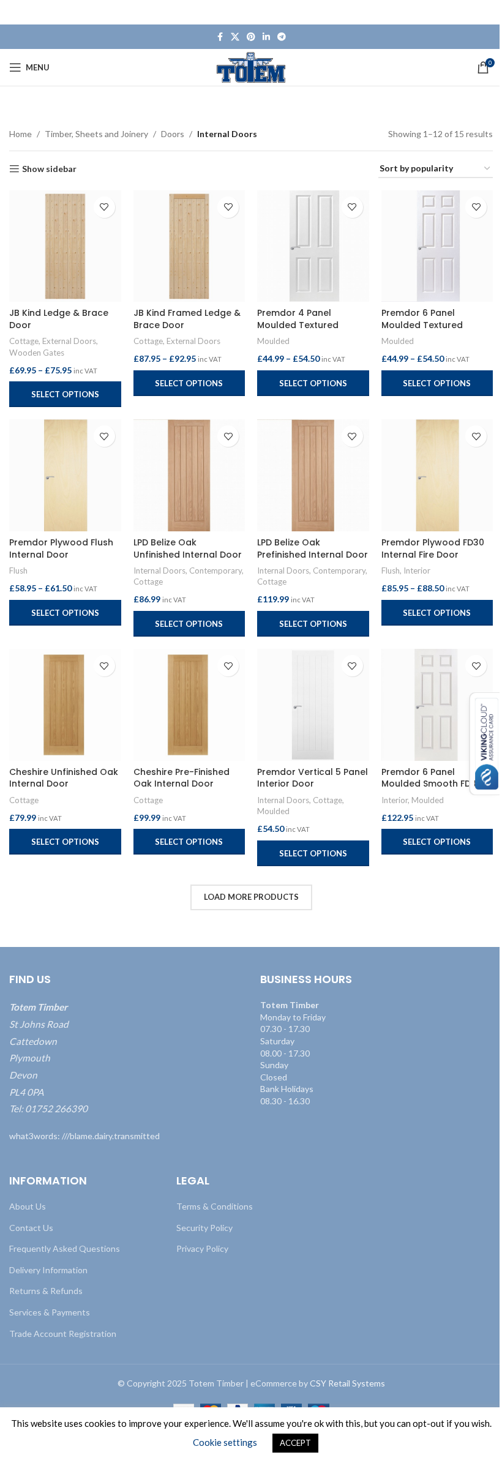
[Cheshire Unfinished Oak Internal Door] (65, 705)
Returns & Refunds (46, 1290)
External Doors (69, 341)
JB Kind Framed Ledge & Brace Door (187, 319)
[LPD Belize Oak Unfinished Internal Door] (189, 475)
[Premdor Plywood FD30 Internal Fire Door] (437, 475)
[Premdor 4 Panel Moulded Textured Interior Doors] (313, 246)
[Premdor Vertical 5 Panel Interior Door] (313, 705)
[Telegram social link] (282, 37)
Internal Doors (159, 570)
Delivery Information (48, 1270)
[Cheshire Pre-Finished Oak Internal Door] (189, 705)
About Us (27, 1206)
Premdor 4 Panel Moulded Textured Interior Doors (298, 325)
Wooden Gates (36, 352)
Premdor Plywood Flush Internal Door (61, 548)
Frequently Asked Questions (64, 1248)
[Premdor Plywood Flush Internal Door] (65, 475)
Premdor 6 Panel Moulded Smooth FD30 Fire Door (431, 784)
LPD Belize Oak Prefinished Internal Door (312, 548)
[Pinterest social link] (251, 37)
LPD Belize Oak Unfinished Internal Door (187, 548)
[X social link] (235, 37)
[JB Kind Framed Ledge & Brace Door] (189, 246)
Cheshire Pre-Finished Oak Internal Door (181, 778)
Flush (18, 570)
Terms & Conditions (214, 1206)
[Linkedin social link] (266, 37)
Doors (172, 134)
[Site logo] (251, 66)
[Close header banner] (486, 12)
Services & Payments (49, 1312)
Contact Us (31, 1227)
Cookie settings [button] (225, 1442)
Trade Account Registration (62, 1333)
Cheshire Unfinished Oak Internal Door (63, 778)
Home (20, 134)
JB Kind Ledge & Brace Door (58, 319)
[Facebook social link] (219, 37)
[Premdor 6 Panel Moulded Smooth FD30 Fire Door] (437, 705)
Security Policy (204, 1227)
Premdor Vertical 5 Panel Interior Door (312, 778)
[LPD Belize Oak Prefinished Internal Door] (313, 475)
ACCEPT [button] (295, 1443)
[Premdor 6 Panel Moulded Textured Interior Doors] (437, 246)
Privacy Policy (202, 1248)
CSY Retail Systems (347, 1383)
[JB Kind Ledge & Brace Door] (65, 246)
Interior (416, 570)
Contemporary (215, 570)
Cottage (24, 341)
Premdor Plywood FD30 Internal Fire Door (432, 548)
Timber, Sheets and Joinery (96, 134)
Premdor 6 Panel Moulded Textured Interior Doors (422, 325)
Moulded (273, 341)
